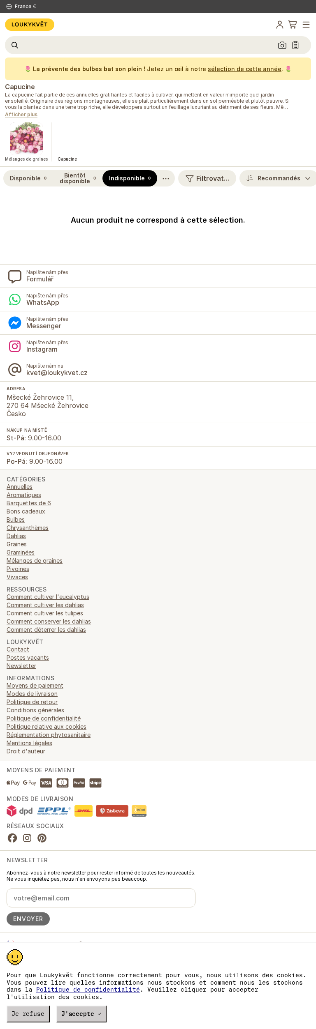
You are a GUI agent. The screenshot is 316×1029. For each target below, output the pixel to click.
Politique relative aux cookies (46, 726)
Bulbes (16, 519)
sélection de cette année (244, 68)
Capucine (20, 87)
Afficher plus (21, 114)
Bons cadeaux (26, 511)
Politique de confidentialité (88, 989)
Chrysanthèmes (28, 527)
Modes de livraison (32, 693)
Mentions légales (29, 742)
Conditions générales (35, 710)
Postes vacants (28, 657)
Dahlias (16, 535)
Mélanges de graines (35, 560)
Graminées (21, 552)
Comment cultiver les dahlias (45, 604)
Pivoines (18, 568)
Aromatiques (24, 494)
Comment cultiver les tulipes (45, 613)
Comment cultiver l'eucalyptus (48, 596)
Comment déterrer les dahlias (46, 629)
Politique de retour (32, 701)
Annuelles (20, 486)
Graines (17, 544)
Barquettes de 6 (29, 503)
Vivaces (17, 576)
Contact (18, 649)
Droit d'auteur (26, 751)
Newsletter (21, 665)
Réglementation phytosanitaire (49, 734)
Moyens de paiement (35, 685)
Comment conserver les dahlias (49, 621)
